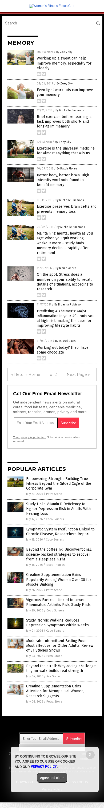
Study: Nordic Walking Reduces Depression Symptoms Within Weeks (57, 622)
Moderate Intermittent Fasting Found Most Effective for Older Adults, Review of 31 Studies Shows (59, 646)
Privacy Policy (44, 766)
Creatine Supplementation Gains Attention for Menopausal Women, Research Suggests (55, 691)
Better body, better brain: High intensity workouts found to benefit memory (63, 180)
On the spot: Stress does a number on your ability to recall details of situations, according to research (65, 281)
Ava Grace (53, 676)
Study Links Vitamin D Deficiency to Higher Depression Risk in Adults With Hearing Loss (58, 509)
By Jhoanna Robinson (68, 304)
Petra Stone (54, 494)
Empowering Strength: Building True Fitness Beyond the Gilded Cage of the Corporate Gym (58, 484)
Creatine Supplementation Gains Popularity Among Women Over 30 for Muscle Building (58, 579)
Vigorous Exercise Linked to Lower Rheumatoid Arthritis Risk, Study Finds (58, 602)
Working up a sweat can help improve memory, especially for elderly (64, 63)
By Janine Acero (65, 268)
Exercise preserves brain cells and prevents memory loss (67, 209)
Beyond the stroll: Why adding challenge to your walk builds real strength (61, 668)
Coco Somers (55, 519)
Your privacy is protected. (29, 437)
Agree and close (52, 778)
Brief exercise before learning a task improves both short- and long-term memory (64, 121)
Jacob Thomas (55, 565)
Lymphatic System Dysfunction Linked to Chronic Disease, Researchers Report (60, 531)
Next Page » (78, 374)
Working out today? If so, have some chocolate (63, 350)
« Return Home (25, 374)
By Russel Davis (65, 341)
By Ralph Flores (67, 168)
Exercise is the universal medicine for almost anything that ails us (66, 150)
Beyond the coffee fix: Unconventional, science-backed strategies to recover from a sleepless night (59, 554)
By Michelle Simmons (69, 110)
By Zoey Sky (64, 52)
